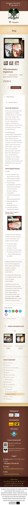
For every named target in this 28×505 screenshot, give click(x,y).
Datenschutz (18, 483)
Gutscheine (7, 365)
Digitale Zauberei (13, 102)
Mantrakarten (10, 379)
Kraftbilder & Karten (9, 377)
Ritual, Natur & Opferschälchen (12, 367)
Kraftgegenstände (9, 370)
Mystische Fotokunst (11, 394)
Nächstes (15, 331)
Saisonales (7, 372)
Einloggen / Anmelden (13, 3)
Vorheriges (5, 326)
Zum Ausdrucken (9, 387)
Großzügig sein (8, 399)
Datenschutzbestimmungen (17, 500)
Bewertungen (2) (11, 318)
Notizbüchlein (8, 382)
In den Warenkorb (16, 87)
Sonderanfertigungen (10, 375)
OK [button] (18, 503)
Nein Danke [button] (12, 503)
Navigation (15, 22)
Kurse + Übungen (9, 396)
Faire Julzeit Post (9, 362)
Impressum (7, 485)
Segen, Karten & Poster (12, 391)
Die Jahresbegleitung (10, 384)
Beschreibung (10, 96)
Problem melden (18, 485)
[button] (6, 311)
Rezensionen (13, 74)
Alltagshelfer (9, 389)
